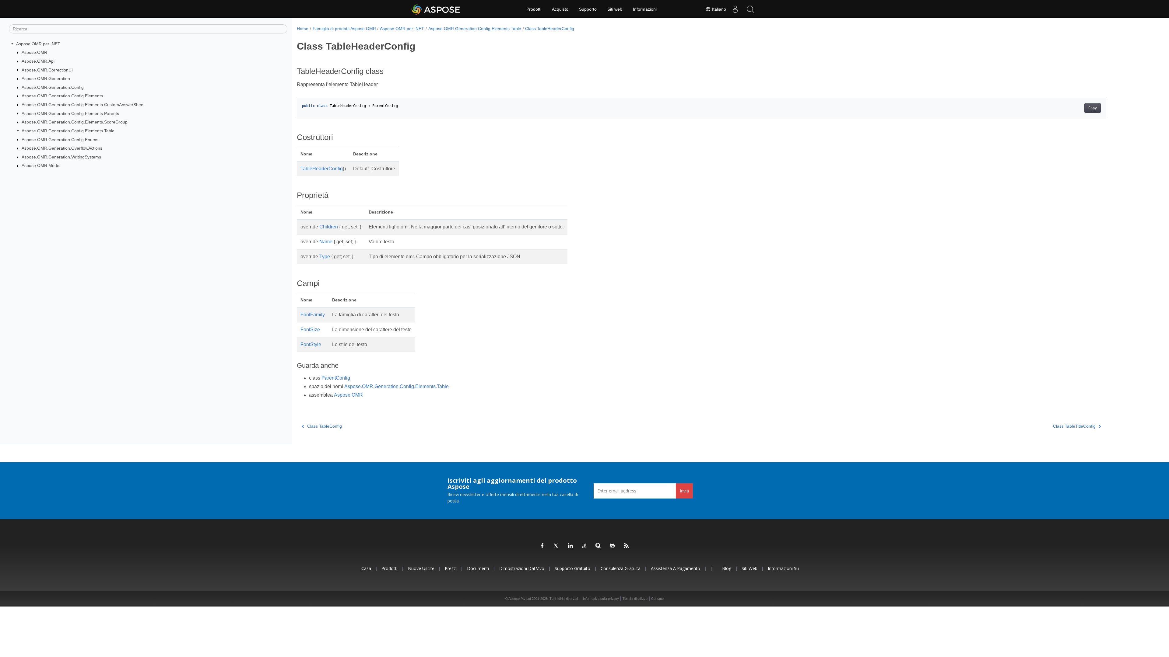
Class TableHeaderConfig (549, 28)
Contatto (657, 598)
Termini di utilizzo (635, 598)
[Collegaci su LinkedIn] (570, 546)
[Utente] (735, 9)
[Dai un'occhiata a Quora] (598, 546)
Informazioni (645, 9)
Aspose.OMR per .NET (38, 43)
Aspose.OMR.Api (38, 61)
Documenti (478, 568)
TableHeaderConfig (321, 168)
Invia (684, 491)
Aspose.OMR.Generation (46, 78)
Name (325, 241)
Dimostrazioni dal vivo (521, 568)
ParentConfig (335, 378)
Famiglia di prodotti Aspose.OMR (344, 28)
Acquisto (560, 9)
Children (328, 226)
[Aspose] (436, 9)
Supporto (588, 9)
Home (302, 28)
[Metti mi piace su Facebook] (542, 546)
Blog (726, 568)
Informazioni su (783, 568)
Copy (1092, 108)
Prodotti (533, 9)
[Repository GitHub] (612, 546)
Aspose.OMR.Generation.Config (53, 87)
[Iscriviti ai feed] (626, 546)
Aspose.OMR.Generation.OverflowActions (62, 148)
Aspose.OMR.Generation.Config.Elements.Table (68, 130)
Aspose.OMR (34, 52)
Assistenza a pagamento (675, 568)
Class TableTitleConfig (1074, 426)
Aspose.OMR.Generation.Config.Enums (60, 139)
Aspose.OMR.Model (41, 165)
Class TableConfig (324, 426)
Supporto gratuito (572, 568)
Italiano (718, 9)
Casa (366, 568)
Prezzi (451, 568)
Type (324, 256)
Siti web (614, 9)
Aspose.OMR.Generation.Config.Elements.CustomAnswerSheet (83, 104)
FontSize (310, 329)
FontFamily (312, 314)
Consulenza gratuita (621, 568)
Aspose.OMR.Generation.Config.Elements (62, 95)
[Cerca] (750, 9)
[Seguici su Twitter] (556, 546)
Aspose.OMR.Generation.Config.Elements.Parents (70, 113)
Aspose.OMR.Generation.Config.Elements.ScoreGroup (75, 122)
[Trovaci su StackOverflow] (584, 546)
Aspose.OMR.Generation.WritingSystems (61, 157)
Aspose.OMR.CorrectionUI (47, 70)
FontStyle (310, 344)
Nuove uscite (421, 568)
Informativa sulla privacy (601, 598)
